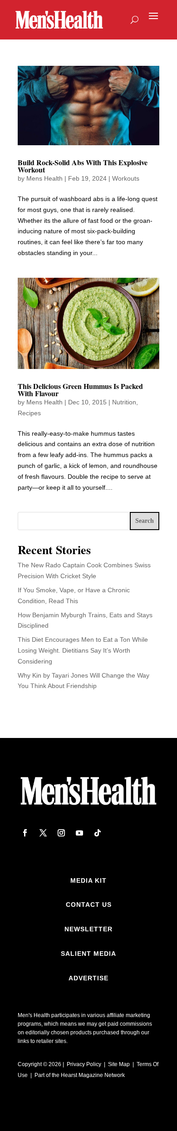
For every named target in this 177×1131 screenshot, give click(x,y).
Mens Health (44, 178)
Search (144, 520)
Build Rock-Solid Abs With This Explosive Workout (83, 166)
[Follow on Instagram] (61, 833)
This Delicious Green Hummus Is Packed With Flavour (80, 389)
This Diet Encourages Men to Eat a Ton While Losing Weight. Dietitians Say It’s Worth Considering (83, 650)
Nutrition (124, 402)
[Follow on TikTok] (97, 833)
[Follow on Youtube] (79, 833)
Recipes (29, 413)
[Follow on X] (43, 833)
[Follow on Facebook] (25, 833)
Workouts (125, 178)
